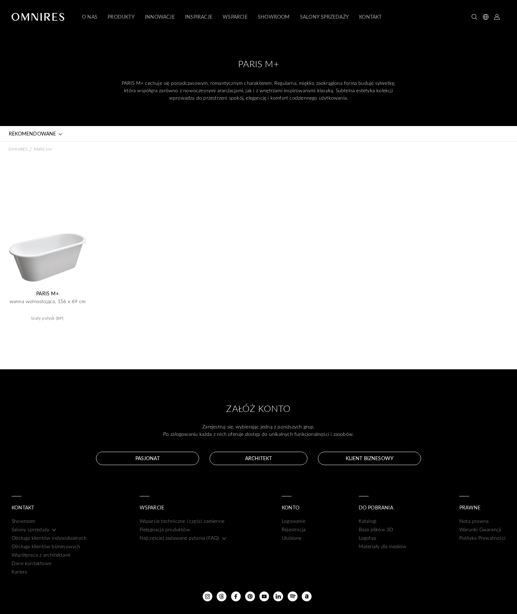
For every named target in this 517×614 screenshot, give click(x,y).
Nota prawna (474, 521)
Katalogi (368, 521)
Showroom (24, 521)
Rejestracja (294, 529)
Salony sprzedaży (30, 529)
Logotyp (367, 537)
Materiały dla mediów (383, 546)
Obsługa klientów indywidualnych (49, 537)
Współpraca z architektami (41, 554)
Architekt (258, 458)
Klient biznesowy (370, 458)
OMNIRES (17, 149)
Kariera (19, 571)
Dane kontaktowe (31, 563)
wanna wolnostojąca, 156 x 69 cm (47, 301)
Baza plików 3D (376, 529)
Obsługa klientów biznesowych (46, 546)
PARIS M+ (47, 293)
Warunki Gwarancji (480, 529)
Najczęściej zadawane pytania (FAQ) (179, 537)
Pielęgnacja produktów (165, 529)
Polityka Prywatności (482, 537)
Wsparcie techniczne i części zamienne (182, 521)
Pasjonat (147, 458)
